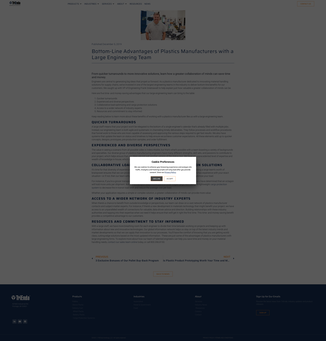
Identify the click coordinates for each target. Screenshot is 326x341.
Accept (170, 178)
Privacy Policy (170, 172)
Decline (156, 178)
